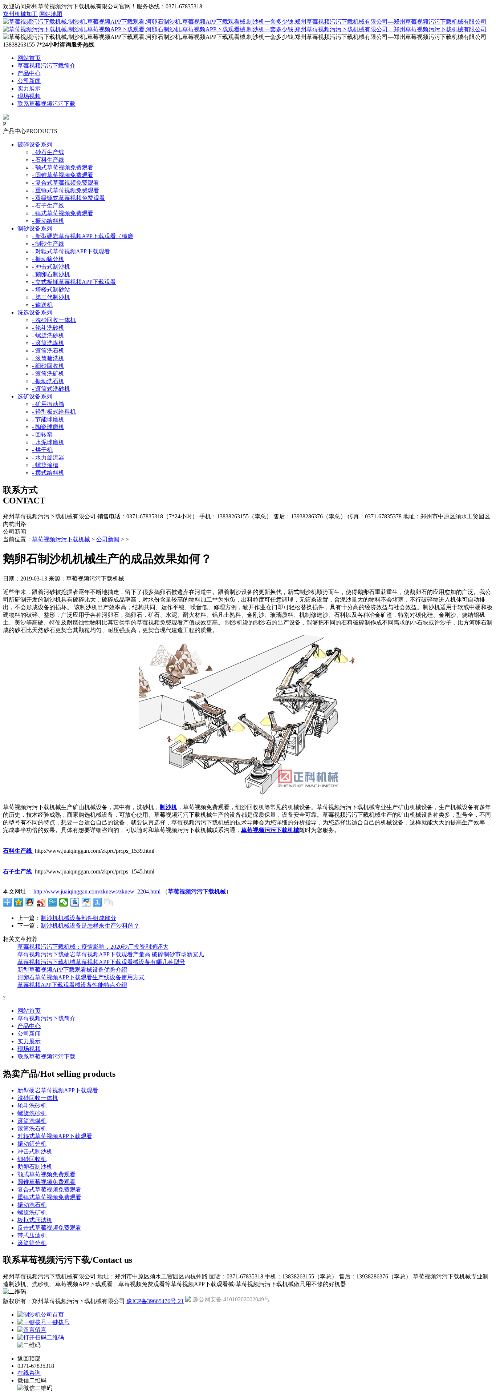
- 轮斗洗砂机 (48, 328)
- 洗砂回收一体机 (54, 320)
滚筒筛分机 (31, 1243)
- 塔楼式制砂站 (51, 289)
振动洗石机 (31, 1205)
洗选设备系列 (34, 312)
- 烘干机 (42, 450)
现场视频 (29, 96)
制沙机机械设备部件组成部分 (78, 918)
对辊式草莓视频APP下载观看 (54, 1136)
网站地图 (50, 14)
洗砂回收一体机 (37, 1098)
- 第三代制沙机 (51, 297)
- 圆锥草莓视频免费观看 (62, 175)
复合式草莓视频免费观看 (49, 1189)
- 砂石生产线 (48, 152)
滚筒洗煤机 (31, 1121)
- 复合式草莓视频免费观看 (65, 183)
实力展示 (29, 88)
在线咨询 (29, 1373)
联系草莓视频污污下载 (46, 104)
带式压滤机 (31, 1235)
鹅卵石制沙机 (34, 1167)
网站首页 (29, 58)
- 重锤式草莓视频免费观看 (65, 190)
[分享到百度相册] (86, 902)
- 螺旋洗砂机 (48, 335)
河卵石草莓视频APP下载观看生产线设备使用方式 (81, 977)
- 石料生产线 (48, 160)
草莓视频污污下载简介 (46, 66)
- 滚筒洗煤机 (48, 343)
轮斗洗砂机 (31, 1105)
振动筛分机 (31, 1144)
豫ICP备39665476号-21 (155, 1301)
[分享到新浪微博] (41, 902)
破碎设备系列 (34, 144)
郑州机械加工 (20, 14)
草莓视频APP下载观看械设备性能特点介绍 (72, 985)
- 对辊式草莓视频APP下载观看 (71, 251)
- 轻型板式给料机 (54, 412)
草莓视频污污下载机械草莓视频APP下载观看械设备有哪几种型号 (101, 962)
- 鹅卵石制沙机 (51, 274)
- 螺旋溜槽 (45, 465)
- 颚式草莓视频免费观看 (62, 167)
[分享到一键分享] (97, 902)
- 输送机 (42, 305)
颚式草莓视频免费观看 (46, 1174)
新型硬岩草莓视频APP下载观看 (57, 1090)
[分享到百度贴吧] (75, 902)
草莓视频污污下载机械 (61, 539)
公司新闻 (29, 81)
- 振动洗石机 (48, 381)
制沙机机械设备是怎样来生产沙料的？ (90, 926)
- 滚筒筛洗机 (48, 358)
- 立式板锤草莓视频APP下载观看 (74, 282)
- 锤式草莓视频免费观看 (62, 213)
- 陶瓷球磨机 (48, 427)
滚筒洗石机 (31, 1128)
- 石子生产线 (48, 205)
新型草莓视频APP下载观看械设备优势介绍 (72, 970)
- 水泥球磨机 (48, 442)
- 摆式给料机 (48, 473)
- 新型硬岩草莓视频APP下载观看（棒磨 (82, 236)
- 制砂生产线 (48, 244)
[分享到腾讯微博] (52, 902)
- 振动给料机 (48, 221)
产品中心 (29, 73)
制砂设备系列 (34, 228)
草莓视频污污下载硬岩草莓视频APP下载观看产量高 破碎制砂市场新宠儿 (110, 954)
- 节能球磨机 (48, 419)
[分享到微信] (63, 902)
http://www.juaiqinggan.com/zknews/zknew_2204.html (96, 891)
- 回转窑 (42, 434)
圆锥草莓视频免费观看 (46, 1182)
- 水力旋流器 (48, 457)
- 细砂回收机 (48, 366)
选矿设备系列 (34, 396)
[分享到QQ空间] (18, 902)
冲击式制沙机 (34, 1151)
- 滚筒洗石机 (48, 351)
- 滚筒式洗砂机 (51, 389)
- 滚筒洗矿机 (48, 373)
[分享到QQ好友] (29, 902)
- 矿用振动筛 (48, 404)
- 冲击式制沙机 (51, 267)
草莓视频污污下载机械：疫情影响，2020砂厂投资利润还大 (92, 947)
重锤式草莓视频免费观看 (49, 1197)
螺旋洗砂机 (31, 1113)
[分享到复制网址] (108, 902)
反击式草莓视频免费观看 (49, 1228)
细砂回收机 (31, 1159)
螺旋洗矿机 (31, 1212)
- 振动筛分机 (48, 259)
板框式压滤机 (34, 1220)
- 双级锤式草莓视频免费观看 (68, 198)
